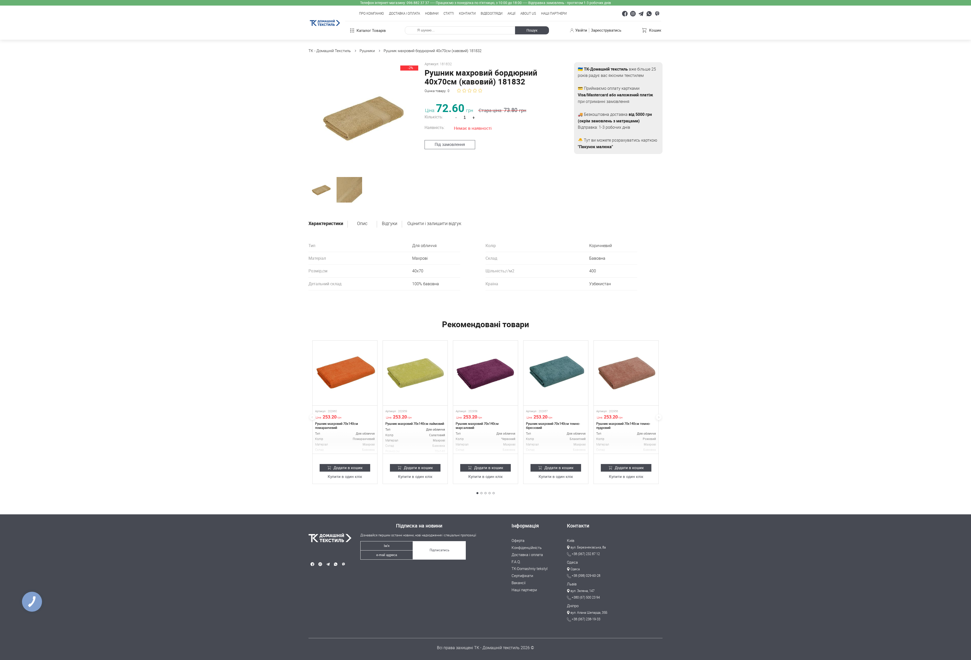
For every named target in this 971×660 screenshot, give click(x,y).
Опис (362, 223)
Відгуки (389, 223)
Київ (570, 540)
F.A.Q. (516, 562)
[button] (477, 493)
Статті (449, 14)
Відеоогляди (491, 14)
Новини (431, 14)
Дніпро (573, 606)
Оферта (518, 540)
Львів (572, 584)
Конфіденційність (527, 547)
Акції (511, 14)
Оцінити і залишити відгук (434, 223)
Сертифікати (522, 576)
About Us (528, 14)
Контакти (467, 14)
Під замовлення (450, 144)
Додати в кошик (348, 467)
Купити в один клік (345, 476)
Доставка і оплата (404, 14)
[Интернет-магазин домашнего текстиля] (327, 537)
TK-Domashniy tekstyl (529, 568)
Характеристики (325, 223)
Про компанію (371, 14)
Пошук (532, 30)
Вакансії (518, 583)
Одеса (572, 562)
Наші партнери (554, 14)
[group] (363, 117)
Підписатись (439, 550)
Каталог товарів (371, 30)
